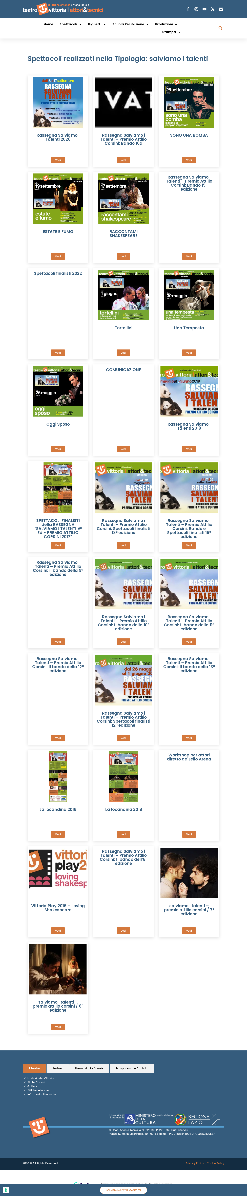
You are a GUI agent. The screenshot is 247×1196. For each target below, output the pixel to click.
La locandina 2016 (57, 809)
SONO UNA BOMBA (189, 135)
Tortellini (123, 328)
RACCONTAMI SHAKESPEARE (123, 233)
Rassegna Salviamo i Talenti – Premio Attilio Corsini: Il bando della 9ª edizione (58, 568)
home (48, 24)
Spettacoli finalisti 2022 (58, 273)
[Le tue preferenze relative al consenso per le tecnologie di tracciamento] (6, 1190)
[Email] (221, 9)
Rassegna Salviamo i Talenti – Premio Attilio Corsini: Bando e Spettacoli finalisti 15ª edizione (189, 528)
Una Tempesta (189, 328)
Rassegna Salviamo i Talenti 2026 (57, 137)
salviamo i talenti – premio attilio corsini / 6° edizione (58, 1006)
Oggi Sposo (58, 424)
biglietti (94, 24)
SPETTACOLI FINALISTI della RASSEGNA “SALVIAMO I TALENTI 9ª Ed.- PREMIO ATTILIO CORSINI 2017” (58, 528)
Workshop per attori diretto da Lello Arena (189, 757)
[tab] (34, 1068)
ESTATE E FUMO (58, 231)
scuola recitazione (128, 24)
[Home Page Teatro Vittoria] (63, 9)
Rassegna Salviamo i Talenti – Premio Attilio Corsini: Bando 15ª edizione (189, 183)
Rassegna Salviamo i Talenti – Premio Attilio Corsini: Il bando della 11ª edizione (189, 623)
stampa (169, 32)
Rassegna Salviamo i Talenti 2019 (189, 426)
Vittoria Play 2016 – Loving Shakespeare (58, 908)
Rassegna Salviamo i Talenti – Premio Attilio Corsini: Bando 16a (123, 139)
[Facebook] (188, 9)
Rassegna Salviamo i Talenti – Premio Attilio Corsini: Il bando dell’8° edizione (123, 857)
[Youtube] (205, 9)
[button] (220, 28)
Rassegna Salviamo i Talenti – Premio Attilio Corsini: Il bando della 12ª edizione (58, 665)
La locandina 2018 (123, 809)
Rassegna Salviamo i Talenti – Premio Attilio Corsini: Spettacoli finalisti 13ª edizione (123, 526)
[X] (213, 9)
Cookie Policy (215, 1163)
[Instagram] (197, 9)
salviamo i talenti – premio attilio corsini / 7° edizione (189, 910)
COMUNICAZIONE (123, 369)
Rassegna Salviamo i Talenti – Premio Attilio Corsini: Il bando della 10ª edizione (123, 623)
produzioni (164, 24)
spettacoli (68, 24)
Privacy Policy (195, 1163)
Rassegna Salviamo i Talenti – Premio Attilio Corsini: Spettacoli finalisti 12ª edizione (123, 719)
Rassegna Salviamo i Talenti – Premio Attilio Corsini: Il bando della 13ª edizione (189, 665)
